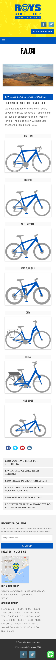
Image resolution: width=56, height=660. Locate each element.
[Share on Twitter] (15, 450)
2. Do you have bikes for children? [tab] (21, 462)
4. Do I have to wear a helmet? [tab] (26, 480)
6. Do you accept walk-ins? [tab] (23, 497)
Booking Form (42, 32)
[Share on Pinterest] (22, 450)
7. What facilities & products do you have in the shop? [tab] (28, 506)
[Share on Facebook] (8, 450)
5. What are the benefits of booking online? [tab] (24, 489)
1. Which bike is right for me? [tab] (25, 96)
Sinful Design (30, 647)
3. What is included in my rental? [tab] (22, 472)
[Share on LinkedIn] (29, 450)
